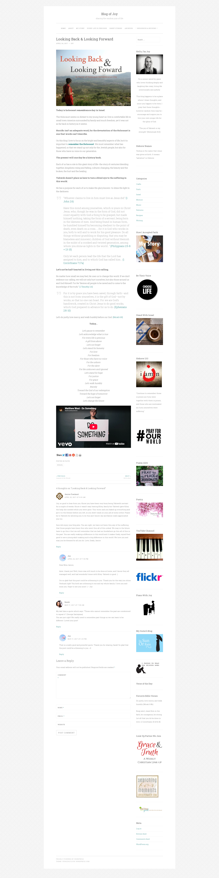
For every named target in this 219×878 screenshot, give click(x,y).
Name (61, 707)
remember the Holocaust (81, 144)
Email (61, 716)
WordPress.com (82, 861)
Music (138, 205)
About (71, 28)
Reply (58, 547)
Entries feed (141, 834)
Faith (67, 461)
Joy (72, 43)
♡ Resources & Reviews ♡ (146, 28)
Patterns (139, 210)
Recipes (139, 215)
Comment (62, 676)
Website (61, 724)
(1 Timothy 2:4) (86, 286)
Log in (138, 828)
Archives (129, 28)
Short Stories (116, 28)
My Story (80, 28)
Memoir (139, 200)
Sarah (67, 602)
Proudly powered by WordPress (70, 859)
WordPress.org (142, 844)
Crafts (138, 184)
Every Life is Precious (97, 28)
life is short (127, 477)
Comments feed (143, 839)
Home (63, 28)
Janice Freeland (72, 494)
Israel (138, 194)
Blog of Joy (109, 14)
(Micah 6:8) (118, 317)
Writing (139, 220)
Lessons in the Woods (63, 477)
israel (60, 465)
